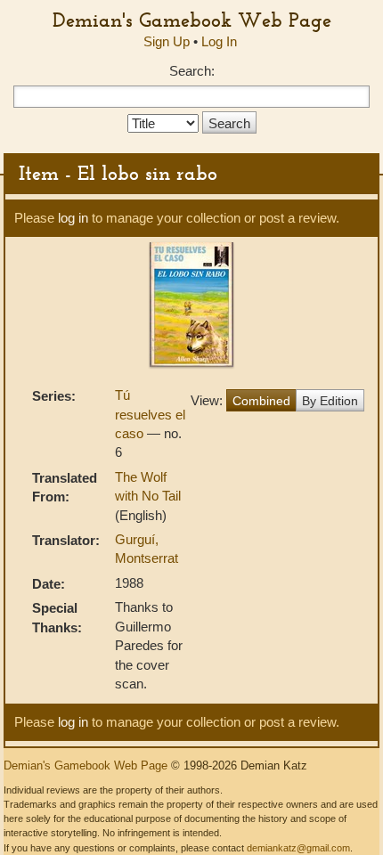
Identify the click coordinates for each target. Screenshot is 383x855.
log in (73, 217)
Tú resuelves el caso (150, 414)
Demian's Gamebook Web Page (192, 19)
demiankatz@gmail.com (298, 848)
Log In (219, 41)
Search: (192, 70)
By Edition (330, 401)
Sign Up (166, 41)
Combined (261, 401)
